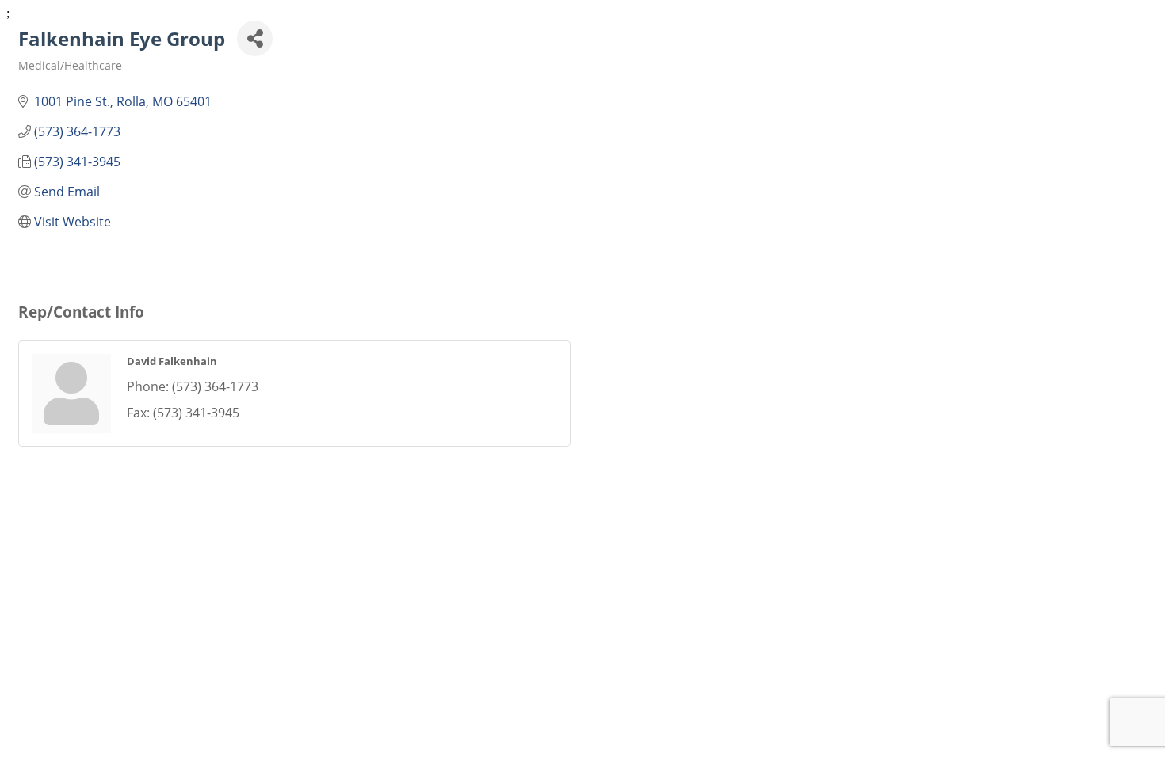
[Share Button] (255, 38)
